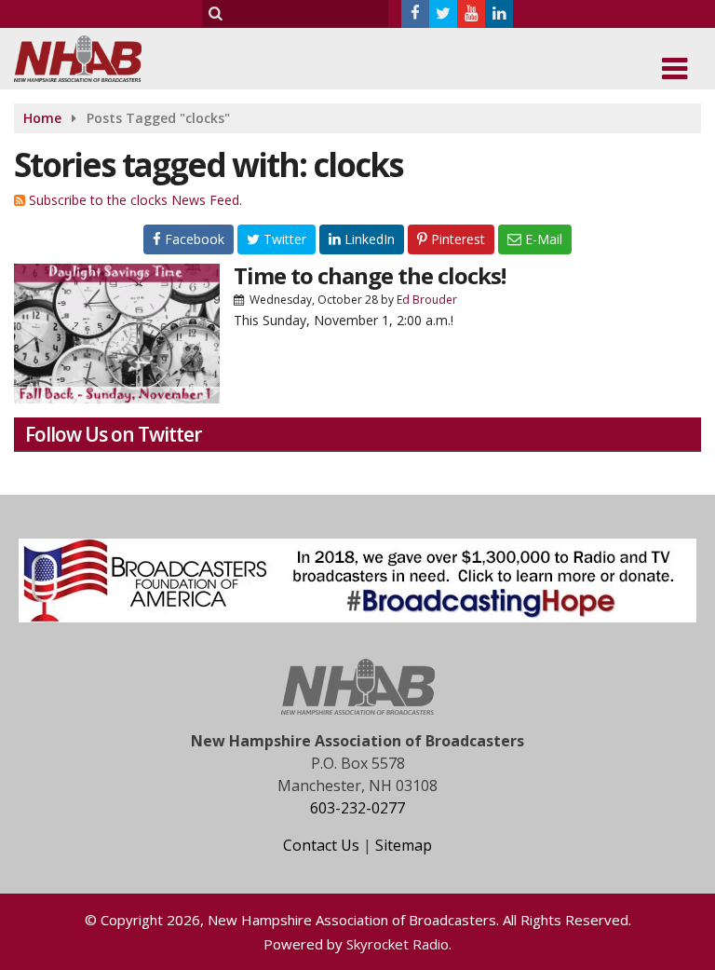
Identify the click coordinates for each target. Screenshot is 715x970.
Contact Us (321, 845)
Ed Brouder (427, 299)
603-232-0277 (357, 808)
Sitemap (403, 845)
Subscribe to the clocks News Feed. (135, 200)
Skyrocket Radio (397, 944)
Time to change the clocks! (370, 275)
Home (42, 118)
